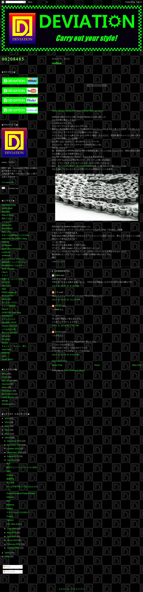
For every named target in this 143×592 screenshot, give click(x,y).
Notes (4, 387)
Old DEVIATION (9, 205)
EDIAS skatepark (9, 292)
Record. (5, 309)
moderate (6, 252)
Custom (9, 516)
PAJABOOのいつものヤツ (13, 265)
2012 (7, 430)
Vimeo (100, 111)
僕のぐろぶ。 (7, 219)
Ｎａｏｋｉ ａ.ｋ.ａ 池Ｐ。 (15, 346)
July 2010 (11, 460)
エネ (57, 292)
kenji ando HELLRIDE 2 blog (14, 239)
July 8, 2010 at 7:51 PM (65, 326)
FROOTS (6, 282)
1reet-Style (6, 349)
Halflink (57, 63)
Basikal (5, 343)
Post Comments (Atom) (74, 370)
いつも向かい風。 (9, 329)
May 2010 (11, 533)
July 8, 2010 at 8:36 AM (65, 286)
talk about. (6, 336)
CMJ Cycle (6, 286)
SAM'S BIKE (7, 208)
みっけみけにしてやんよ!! (13, 259)
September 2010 (14, 452)
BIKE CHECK (7, 394)
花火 (8, 463)
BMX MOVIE (7, 381)
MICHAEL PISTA (9, 323)
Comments (10, 572)
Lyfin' (4, 356)
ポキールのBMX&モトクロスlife (15, 235)
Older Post (136, 365)
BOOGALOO (7, 296)
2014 (7, 422)
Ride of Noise (8, 215)
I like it (4, 272)
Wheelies (6, 212)
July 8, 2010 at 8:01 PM (65, 355)
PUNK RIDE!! (7, 359)
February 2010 (14, 544)
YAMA (57, 275)
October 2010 (13, 449)
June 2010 (12, 529)
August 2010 (13, 456)
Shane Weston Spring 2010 (64, 111)
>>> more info (8, 182)
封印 (8, 501)
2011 (7, 434)
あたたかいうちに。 (10, 302)
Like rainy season (14, 524)
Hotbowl (5, 242)
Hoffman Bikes (87, 111)
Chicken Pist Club (9, 326)
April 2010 (12, 536)
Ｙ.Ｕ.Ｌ (5, 275)
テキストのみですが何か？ (18, 512)
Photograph (7, 391)
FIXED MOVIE (8, 397)
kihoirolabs (6, 299)
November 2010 (14, 445)
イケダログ (6, 222)
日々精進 (10, 483)
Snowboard (7, 404)
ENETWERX (7, 229)
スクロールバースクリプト (71, 589)
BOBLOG (6, 353)
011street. (6, 339)
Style (8, 471)
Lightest (9, 520)
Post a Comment (59, 361)
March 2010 (12, 540)
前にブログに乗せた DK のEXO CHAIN (75, 166)
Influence (10, 497)
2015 (7, 418)
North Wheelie (8, 269)
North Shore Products (11, 249)
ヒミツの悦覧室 (8, 306)
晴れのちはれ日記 (9, 333)
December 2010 (14, 441)
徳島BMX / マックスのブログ (14, 262)
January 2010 (13, 548)
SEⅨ (4, 289)
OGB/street (7, 245)
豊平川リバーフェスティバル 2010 (21, 467)
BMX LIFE (6, 232)
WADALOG (6, 225)
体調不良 (10, 479)
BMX (63, 261)
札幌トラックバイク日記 (12, 279)
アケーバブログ (8, 319)
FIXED (4, 377)
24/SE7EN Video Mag (11, 313)
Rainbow (10, 505)
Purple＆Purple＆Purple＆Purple (20, 493)
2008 (7, 557)
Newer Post (57, 365)
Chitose (9, 475)
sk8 (3, 401)
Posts (7, 567)
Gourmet (5, 384)
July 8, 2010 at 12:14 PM (66, 300)
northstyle (6, 255)
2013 (7, 426)
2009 (7, 553)
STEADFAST (7, 316)
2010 (7, 438)
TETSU (58, 306)
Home (97, 365)
